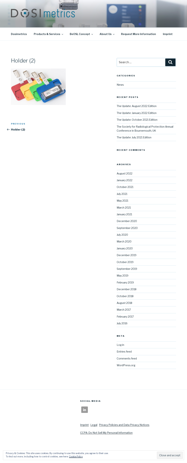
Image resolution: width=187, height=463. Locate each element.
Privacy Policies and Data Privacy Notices (124, 424)
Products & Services (47, 34)
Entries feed (124, 351)
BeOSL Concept (80, 34)
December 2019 (126, 255)
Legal (93, 424)
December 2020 (127, 221)
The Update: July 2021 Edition (134, 137)
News (120, 84)
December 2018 (126, 289)
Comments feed (127, 358)
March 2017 (124, 309)
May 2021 (122, 200)
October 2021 (125, 186)
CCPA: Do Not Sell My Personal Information (106, 432)
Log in (120, 344)
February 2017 (125, 316)
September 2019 (127, 268)
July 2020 (122, 234)
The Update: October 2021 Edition (137, 119)
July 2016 (122, 323)
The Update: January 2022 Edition (137, 112)
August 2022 (124, 173)
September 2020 (127, 227)
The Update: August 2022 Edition (137, 106)
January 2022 (124, 180)
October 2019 (125, 262)
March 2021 (124, 207)
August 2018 (124, 302)
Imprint (168, 34)
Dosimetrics (19, 34)
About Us (106, 34)
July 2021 (122, 193)
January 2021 (124, 214)
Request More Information (138, 34)
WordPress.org (126, 365)
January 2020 (125, 248)
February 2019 (125, 282)
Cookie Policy (76, 456)
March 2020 (124, 241)
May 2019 (122, 275)
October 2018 (125, 296)
